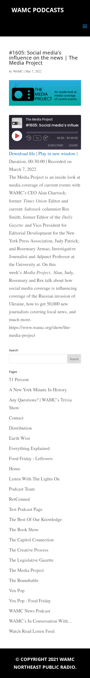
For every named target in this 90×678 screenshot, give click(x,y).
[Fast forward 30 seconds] (45, 138)
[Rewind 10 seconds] (28, 138)
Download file (22, 153)
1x (37, 138)
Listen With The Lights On (34, 479)
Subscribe (55, 145)
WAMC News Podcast (29, 611)
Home (14, 468)
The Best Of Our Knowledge (35, 519)
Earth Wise (19, 438)
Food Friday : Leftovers (31, 458)
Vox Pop (16, 590)
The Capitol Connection (31, 539)
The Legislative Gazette (31, 560)
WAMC (18, 71)
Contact (16, 418)
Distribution (20, 428)
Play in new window (56, 153)
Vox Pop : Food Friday (30, 600)
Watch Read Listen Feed (31, 631)
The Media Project (26, 570)
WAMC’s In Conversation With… (40, 621)
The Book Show (24, 529)
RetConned (19, 499)
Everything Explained (29, 448)
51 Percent (19, 379)
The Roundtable (24, 580)
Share (73, 145)
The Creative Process (28, 550)
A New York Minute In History (38, 389)
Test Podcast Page (25, 509)
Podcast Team (22, 489)
